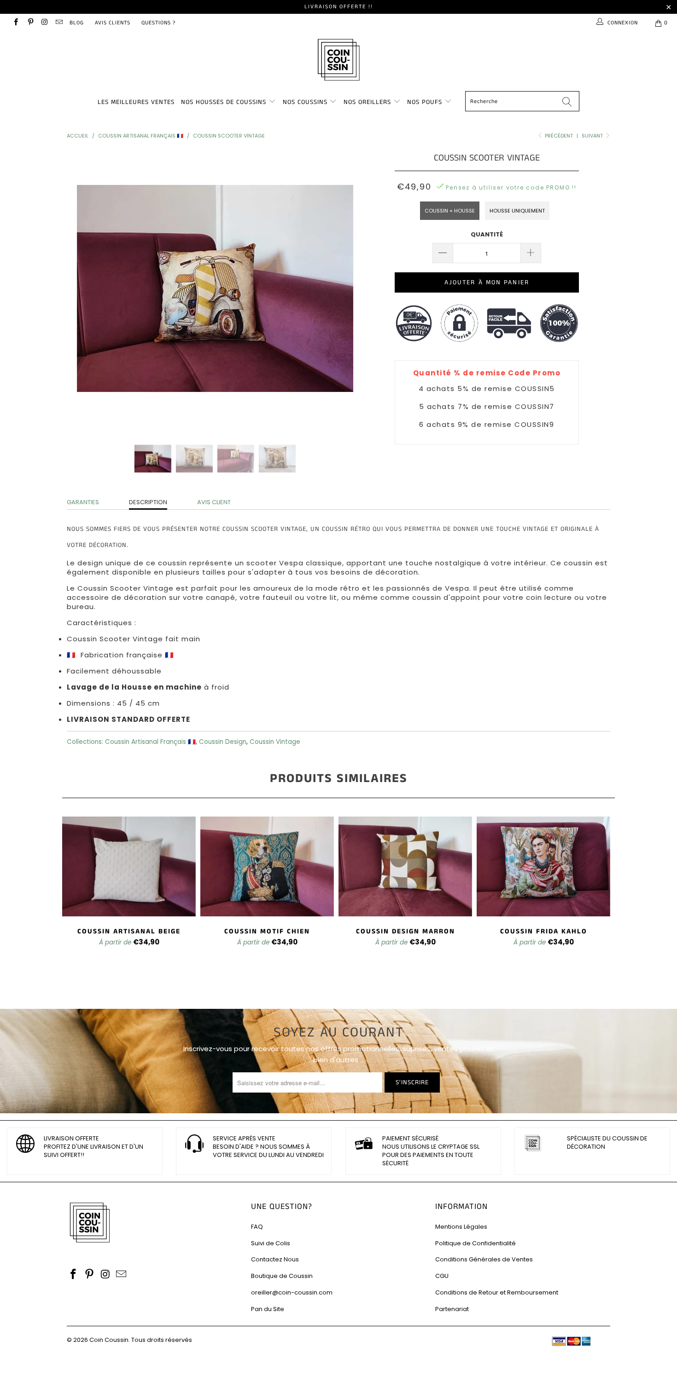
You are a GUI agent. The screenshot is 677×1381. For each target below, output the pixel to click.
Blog (77, 23)
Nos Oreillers (367, 102)
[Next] (347, 288)
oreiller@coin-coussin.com (292, 1292)
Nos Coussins (305, 102)
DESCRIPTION (148, 502)
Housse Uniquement (517, 210)
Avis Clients (112, 23)
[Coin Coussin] (338, 61)
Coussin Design (222, 741)
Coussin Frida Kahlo (543, 867)
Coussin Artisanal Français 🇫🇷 (150, 741)
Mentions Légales (461, 1226)
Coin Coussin (108, 1339)
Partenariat (452, 1309)
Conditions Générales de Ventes (484, 1259)
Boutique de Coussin (282, 1276)
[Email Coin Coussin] (59, 23)
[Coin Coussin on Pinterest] (30, 23)
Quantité (487, 234)
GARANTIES (83, 502)
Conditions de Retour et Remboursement (496, 1292)
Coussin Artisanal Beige (129, 867)
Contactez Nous (275, 1259)
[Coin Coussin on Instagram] (44, 23)
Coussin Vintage (275, 741)
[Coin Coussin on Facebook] (15, 23)
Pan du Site (267, 1309)
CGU (442, 1276)
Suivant (593, 135)
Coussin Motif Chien (267, 867)
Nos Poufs (424, 102)
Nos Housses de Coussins (223, 102)
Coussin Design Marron (405, 867)
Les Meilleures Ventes (136, 102)
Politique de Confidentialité (475, 1243)
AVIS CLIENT (214, 502)
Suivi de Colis (270, 1243)
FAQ (257, 1226)
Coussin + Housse (450, 210)
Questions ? (158, 23)
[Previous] (82, 288)
